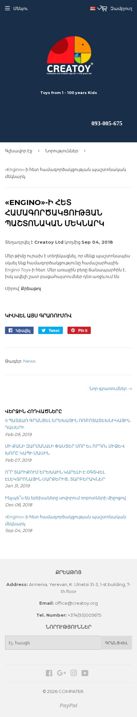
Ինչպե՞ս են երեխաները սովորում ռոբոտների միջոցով (65, 497)
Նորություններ (61, 150)
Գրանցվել (116, 642)
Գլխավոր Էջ (18, 150)
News (29, 361)
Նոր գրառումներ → (110, 388)
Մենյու (20, 8)
